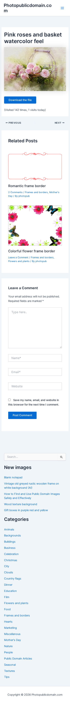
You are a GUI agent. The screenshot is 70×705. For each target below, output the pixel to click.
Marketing (10, 628)
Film (6, 597)
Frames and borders (36, 192)
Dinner (8, 584)
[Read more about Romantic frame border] (35, 166)
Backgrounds (12, 535)
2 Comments (15, 192)
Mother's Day (12, 640)
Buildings (9, 541)
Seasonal (10, 664)
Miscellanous (12, 634)
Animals (9, 529)
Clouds (8, 572)
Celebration (11, 554)
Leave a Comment (18, 257)
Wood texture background (20, 504)
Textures (9, 671)
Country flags (12, 578)
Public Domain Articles (18, 658)
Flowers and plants (18, 261)
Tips (7, 677)
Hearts (8, 621)
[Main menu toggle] (62, 8)
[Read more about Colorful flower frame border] (35, 225)
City (6, 566)
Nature (8, 646)
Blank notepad (13, 477)
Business (9, 548)
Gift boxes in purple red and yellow (26, 510)
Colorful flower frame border (31, 251)
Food (7, 609)
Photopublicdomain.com (28, 8)
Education (10, 591)
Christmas (10, 560)
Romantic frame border (27, 186)
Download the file (20, 100)
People (8, 652)
